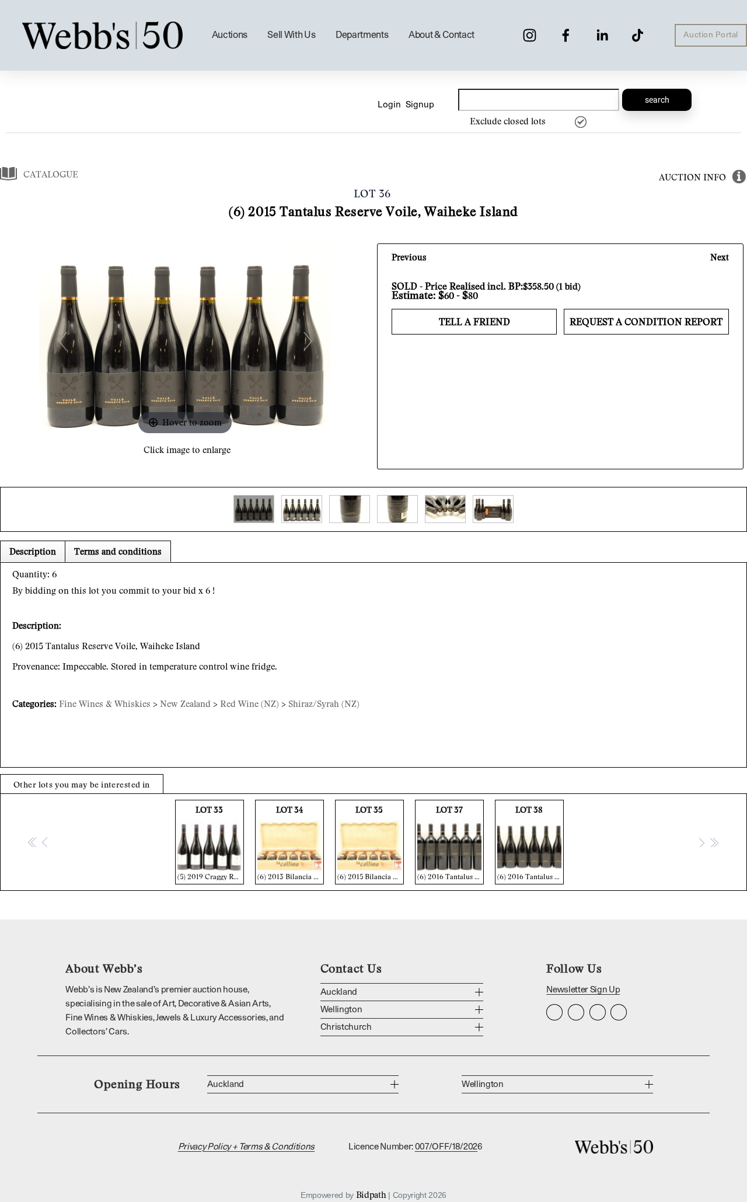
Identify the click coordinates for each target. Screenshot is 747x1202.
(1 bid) (568, 286)
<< (32, 841)
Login (389, 104)
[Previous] (62, 341)
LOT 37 (450, 842)
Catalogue (50, 174)
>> (713, 841)
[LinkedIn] (602, 35)
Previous (409, 257)
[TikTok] (637, 35)
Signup (420, 104)
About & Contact (441, 35)
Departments (362, 35)
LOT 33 (210, 842)
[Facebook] (566, 35)
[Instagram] (529, 35)
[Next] (307, 341)
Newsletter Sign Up (583, 989)
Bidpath (371, 1194)
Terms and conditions (118, 551)
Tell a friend (474, 321)
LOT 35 (370, 842)
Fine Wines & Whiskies (105, 703)
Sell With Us (291, 35)
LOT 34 (290, 842)
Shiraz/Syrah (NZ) (323, 703)
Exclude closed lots (508, 121)
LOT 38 (530, 842)
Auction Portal (710, 35)
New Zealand (185, 703)
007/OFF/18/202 (446, 1146)
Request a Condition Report (646, 321)
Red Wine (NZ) (249, 703)
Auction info (692, 177)
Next (719, 257)
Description (32, 551)
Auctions (229, 35)
